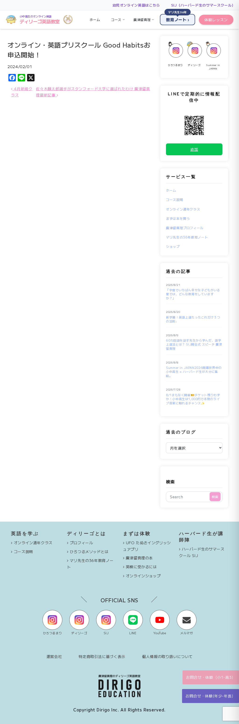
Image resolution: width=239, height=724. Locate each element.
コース (116, 19)
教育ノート (177, 18)
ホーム (95, 19)
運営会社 (54, 656)
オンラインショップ (143, 576)
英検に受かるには (141, 566)
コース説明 (174, 199)
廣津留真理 (142, 19)
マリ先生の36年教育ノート (187, 237)
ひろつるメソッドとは (89, 551)
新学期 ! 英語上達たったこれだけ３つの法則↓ (193, 319)
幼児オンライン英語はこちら (136, 5)
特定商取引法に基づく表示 (102, 656)
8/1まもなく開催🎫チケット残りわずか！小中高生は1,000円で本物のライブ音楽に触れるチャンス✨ (193, 399)
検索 (170, 481)
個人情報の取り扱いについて (167, 656)
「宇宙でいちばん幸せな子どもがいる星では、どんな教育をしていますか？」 (193, 294)
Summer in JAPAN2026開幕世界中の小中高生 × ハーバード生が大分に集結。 (194, 372)
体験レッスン (216, 19)
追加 (194, 149)
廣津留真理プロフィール (185, 227)
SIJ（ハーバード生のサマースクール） (203, 5)
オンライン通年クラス (183, 209)
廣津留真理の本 (139, 558)
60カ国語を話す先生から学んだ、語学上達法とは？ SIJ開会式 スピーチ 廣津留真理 (194, 344)
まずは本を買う (178, 218)
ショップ (173, 246)
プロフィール (81, 542)
